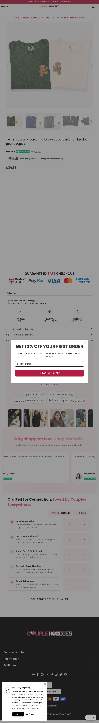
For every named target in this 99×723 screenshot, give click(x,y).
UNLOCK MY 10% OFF (50, 373)
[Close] (85, 343)
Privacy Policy (22, 708)
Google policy (33, 708)
